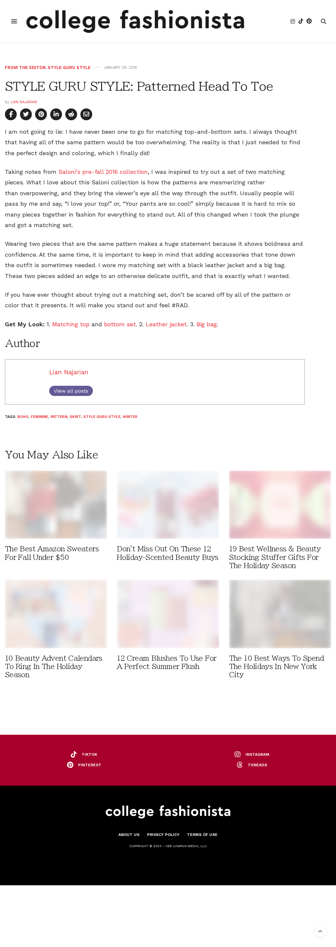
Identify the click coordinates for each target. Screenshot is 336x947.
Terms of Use (202, 834)
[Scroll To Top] (320, 931)
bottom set (120, 324)
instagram (257, 754)
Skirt (75, 417)
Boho (23, 417)
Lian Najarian (23, 102)
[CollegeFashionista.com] (135, 21)
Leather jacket (166, 324)
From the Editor (25, 67)
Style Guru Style (69, 67)
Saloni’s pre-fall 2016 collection (103, 171)
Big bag (207, 324)
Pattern (59, 417)
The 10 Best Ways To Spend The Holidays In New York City (276, 666)
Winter (130, 417)
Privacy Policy (163, 834)
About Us (128, 834)
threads (257, 765)
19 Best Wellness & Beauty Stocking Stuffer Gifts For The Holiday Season (275, 557)
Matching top (71, 324)
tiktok (89, 754)
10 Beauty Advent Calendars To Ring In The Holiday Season (53, 666)
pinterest (89, 765)
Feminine (39, 417)
